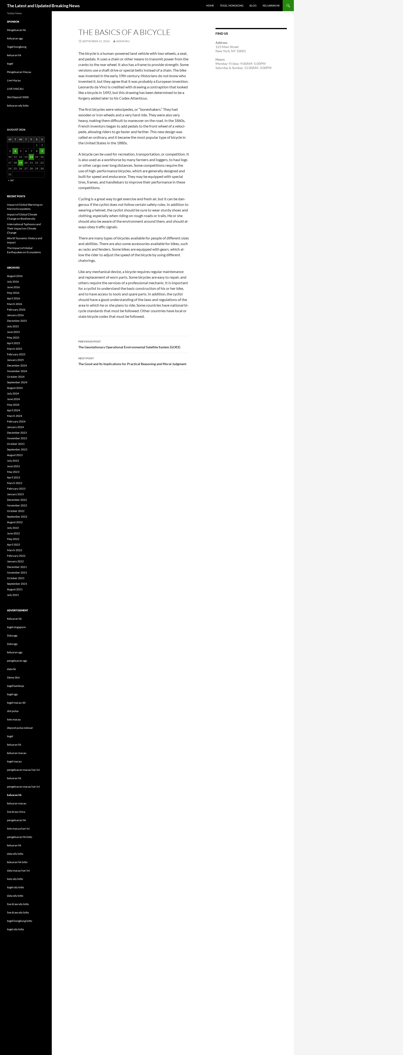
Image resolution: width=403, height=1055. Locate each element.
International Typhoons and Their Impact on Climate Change (24, 228)
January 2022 (15, 561)
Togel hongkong (16, 46)
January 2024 (15, 427)
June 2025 (13, 332)
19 (20, 162)
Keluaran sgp (15, 38)
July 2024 (13, 393)
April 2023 (13, 477)
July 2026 (13, 281)
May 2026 (13, 292)
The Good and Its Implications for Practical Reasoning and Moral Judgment (132, 361)
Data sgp (12, 635)
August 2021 (15, 589)
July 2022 (13, 527)
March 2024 (14, 416)
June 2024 (13, 399)
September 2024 (17, 382)
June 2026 (13, 287)
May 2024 (13, 404)
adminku (123, 41)
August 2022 (15, 522)
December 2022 (17, 500)
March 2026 (14, 304)
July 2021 (13, 595)
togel (10, 63)
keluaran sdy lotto (18, 105)
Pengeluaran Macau (19, 72)
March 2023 (14, 483)
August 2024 (15, 388)
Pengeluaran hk (16, 30)
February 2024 (16, 421)
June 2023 (13, 466)
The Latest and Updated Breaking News (43, 5)
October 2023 (15, 444)
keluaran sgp (14, 652)
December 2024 (17, 365)
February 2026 (16, 309)
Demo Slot (13, 677)
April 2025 (13, 343)
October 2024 (15, 376)
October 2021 (15, 578)
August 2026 (15, 276)
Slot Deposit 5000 (18, 97)
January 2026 (15, 315)
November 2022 (17, 505)
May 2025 (13, 337)
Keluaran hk (14, 618)
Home (210, 5)
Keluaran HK (271, 5)
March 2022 (14, 550)
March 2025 (14, 348)
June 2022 (13, 533)
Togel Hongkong (231, 5)
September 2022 (17, 516)
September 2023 (17, 449)
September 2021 (17, 583)
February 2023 (16, 488)
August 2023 (15, 455)
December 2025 (17, 320)
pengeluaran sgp (17, 660)
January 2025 (15, 360)
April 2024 (13, 410)
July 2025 (13, 326)
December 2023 (17, 432)
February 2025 (16, 354)
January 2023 (15, 494)
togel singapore (16, 627)
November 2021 (17, 572)
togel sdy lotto (15, 929)
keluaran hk (14, 55)
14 (31, 157)
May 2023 (13, 472)
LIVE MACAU (15, 88)
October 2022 (15, 511)
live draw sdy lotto (18, 912)
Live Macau (14, 80)
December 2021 (17, 567)
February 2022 (16, 555)
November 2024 (17, 371)
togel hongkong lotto (19, 921)
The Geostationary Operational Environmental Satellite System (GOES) (129, 344)
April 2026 (13, 298)
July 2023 (13, 460)
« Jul (11, 180)
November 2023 (17, 438)
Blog (253, 5)
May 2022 (13, 539)
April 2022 (13, 544)
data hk (11, 669)
